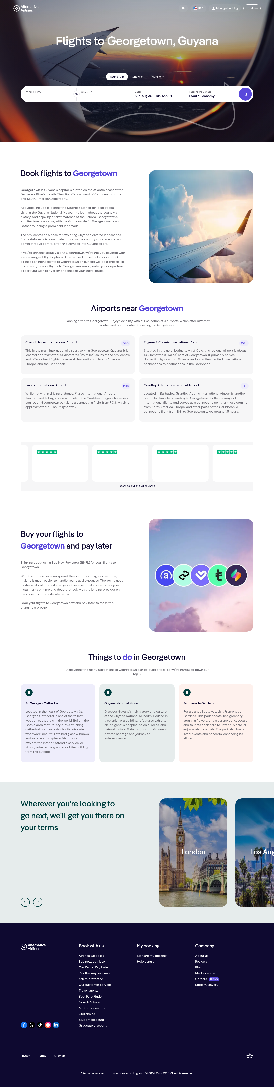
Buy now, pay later (92, 961)
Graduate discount (93, 1025)
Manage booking (227, 8)
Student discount (91, 1020)
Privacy (25, 1056)
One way (138, 76)
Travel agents (88, 990)
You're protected (91, 979)
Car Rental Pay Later (94, 967)
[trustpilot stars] (37, 463)
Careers (201, 979)
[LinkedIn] (56, 1027)
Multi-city (158, 76)
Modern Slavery (206, 985)
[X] (32, 1027)
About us (201, 956)
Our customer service (95, 985)
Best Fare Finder (91, 996)
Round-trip (117, 76)
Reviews (201, 961)
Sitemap (59, 1056)
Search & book (89, 1002)
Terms (42, 1056)
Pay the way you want (95, 973)
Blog (198, 967)
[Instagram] (48, 1027)
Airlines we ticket (91, 956)
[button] (183, 8)
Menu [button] (254, 8)
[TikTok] (40, 1027)
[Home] (26, 8)
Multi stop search (92, 1008)
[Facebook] (24, 1027)
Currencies (87, 1014)
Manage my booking (152, 956)
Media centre (205, 973)
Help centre (145, 961)
